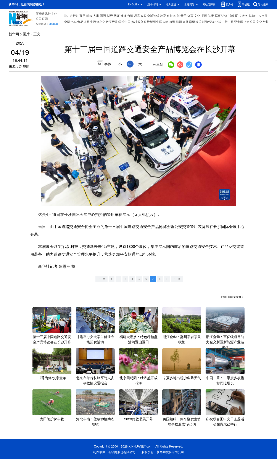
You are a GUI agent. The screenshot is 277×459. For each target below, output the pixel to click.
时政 (89, 15)
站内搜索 (263, 4)
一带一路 (228, 21)
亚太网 (238, 21)
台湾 (130, 15)
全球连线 (153, 15)
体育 (190, 15)
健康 (211, 15)
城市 (166, 21)
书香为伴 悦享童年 (52, 377)
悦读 (211, 21)
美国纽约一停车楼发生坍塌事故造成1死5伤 (182, 421)
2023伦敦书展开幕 (138, 418)
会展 (185, 21)
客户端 (229, 4)
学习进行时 (71, 15)
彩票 (192, 21)
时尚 (205, 21)
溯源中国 (156, 21)
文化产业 (262, 21)
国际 (103, 15)
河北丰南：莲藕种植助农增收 (95, 421)
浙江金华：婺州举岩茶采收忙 (182, 339)
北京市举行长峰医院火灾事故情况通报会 (95, 380)
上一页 (101, 279)
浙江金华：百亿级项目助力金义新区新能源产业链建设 (225, 342)
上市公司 (250, 21)
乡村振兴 (137, 21)
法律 (252, 15)
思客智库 (140, 15)
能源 (179, 21)
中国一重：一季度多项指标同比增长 (225, 380)
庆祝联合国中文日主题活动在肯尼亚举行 (225, 421)
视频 (231, 15)
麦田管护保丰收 (52, 418)
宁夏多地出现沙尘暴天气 (182, 377)
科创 (177, 15)
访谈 (224, 15)
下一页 (177, 279)
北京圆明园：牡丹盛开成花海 (138, 380)
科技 (170, 15)
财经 (110, 15)
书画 (204, 15)
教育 (163, 15)
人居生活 (90, 21)
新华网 (14, 33)
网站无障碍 (209, 4)
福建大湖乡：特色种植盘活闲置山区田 (138, 339)
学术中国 (124, 21)
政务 (245, 15)
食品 (80, 21)
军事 (218, 15)
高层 (82, 15)
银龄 (147, 21)
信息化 (100, 21)
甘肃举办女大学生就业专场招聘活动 (95, 339)
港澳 (124, 15)
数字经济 (112, 21)
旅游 (172, 21)
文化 (197, 15)
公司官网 (42, 18)
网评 (117, 15)
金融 (67, 21)
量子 (183, 15)
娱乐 (198, 21)
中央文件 (262, 15)
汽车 (74, 21)
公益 (218, 21)
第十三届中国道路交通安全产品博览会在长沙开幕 (52, 339)
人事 (96, 15)
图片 (238, 15)
